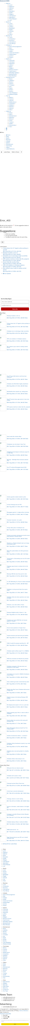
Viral (10, 126)
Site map (5, 984)
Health (10, 12)
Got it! (15, 1024)
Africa (10, 9)
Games (11, 83)
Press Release (12, 19)
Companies (12, 39)
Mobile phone (12, 102)
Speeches (11, 63)
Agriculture (11, 17)
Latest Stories (9, 149)
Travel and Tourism (14, 52)
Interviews (11, 62)
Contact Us (5, 989)
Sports (8, 22)
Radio (10, 88)
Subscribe (15, 309)
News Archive (6, 981)
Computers (12, 103)
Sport (10, 114)
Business (8, 36)
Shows (10, 89)
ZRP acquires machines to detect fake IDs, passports (16, 259)
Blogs (10, 66)
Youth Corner (12, 71)
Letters (11, 65)
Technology (9, 145)
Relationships (12, 54)
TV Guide (11, 85)
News (7, 3)
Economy (11, 40)
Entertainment (9, 77)
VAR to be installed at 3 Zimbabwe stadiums (13, 265)
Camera (11, 99)
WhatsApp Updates (14, 72)
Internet (11, 100)
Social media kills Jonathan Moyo (12, 262)
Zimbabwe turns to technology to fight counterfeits (15, 256)
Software (11, 105)
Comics (11, 56)
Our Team (5, 991)
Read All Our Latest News (10, 844)
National (11, 8)
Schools (11, 31)
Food (10, 120)
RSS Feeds (6, 986)
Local (10, 5)
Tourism (11, 122)
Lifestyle (8, 45)
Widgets (5, 983)
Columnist (11, 60)
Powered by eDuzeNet (5, 1013)
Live (10, 20)
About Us (5, 988)
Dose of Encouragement (15, 46)
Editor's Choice (15, 152)
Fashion (11, 49)
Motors (11, 97)
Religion (11, 14)
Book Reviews (12, 76)
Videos (8, 111)
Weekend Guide (13, 94)
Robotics (11, 106)
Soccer (11, 25)
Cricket (11, 26)
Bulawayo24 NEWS (4, 1)
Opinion (8, 59)
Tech (7, 96)
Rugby (10, 29)
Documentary (12, 125)
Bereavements (12, 74)
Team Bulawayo (13, 93)
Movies (11, 82)
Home (8, 135)
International (12, 15)
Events (11, 91)
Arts (10, 86)
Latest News (7, 152)
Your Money (12, 43)
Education (11, 11)
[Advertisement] (15, 172)
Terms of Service (23, 1010)
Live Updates (7, 273)
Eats (10, 48)
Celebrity (11, 80)
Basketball (11, 28)
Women (11, 119)
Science (11, 108)
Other (10, 34)
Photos (11, 57)
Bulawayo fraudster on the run (12, 253)
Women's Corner (13, 69)
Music (10, 79)
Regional (11, 6)
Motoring (11, 117)
